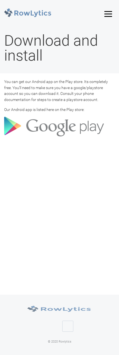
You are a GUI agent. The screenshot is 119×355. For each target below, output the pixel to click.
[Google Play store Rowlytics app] (54, 137)
